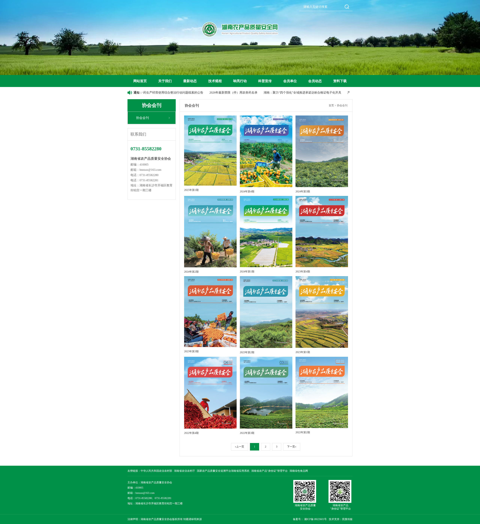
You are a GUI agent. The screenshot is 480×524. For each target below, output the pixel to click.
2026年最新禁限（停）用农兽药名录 (206, 92)
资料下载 (340, 81)
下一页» (291, 446)
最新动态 (190, 81)
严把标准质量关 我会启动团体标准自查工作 (349, 92)
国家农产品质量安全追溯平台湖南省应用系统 (223, 470)
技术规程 (215, 81)
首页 (331, 105)
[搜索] (346, 6)
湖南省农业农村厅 (184, 470)
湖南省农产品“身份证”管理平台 (269, 470)
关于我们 (165, 81)
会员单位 (290, 81)
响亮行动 (240, 81)
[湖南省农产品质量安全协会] (240, 29)
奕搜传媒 (347, 519)
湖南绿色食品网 (299, 470)
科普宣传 (265, 81)
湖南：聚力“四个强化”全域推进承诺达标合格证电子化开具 (275, 92)
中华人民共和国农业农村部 (156, 470)
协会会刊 (142, 118)
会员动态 (315, 81)
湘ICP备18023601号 (315, 519)
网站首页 (140, 81)
